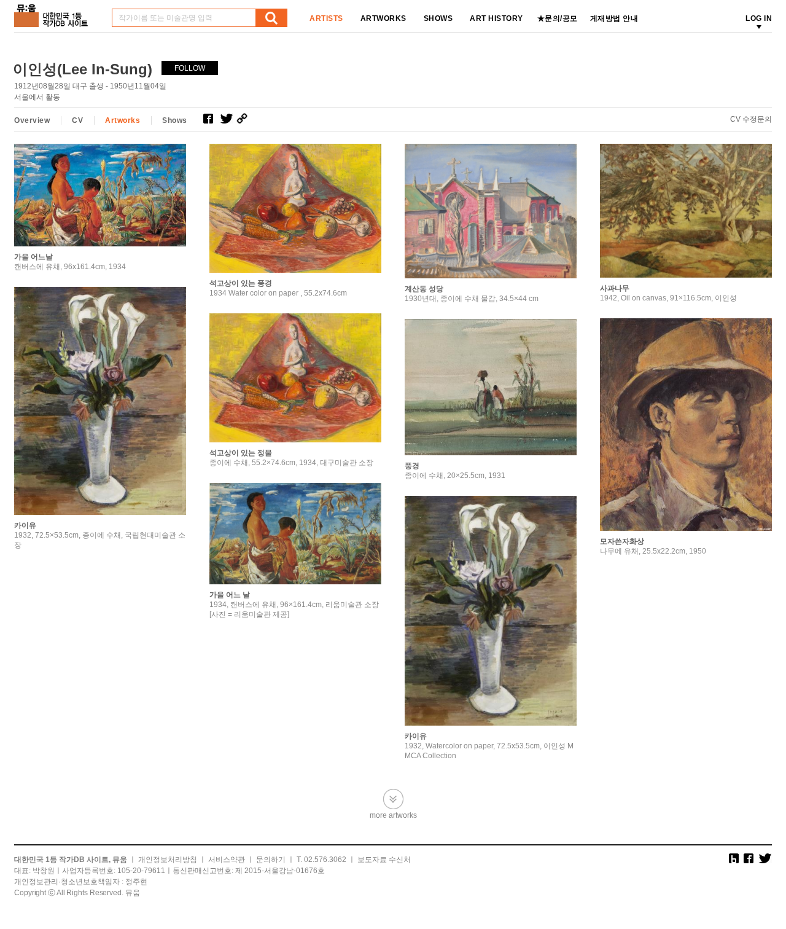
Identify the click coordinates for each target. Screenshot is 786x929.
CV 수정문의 (751, 119)
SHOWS (438, 18)
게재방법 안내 (614, 18)
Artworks (122, 120)
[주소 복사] (244, 118)
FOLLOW (189, 68)
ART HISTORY (496, 18)
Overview (32, 120)
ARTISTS (326, 18)
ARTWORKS (383, 18)
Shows (174, 120)
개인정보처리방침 (167, 859)
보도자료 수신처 (384, 859)
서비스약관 (226, 859)
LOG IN (758, 18)
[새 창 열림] (211, 118)
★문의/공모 (557, 18)
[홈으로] (53, 11)
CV (77, 120)
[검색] (271, 18)
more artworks (393, 815)
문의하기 (271, 859)
